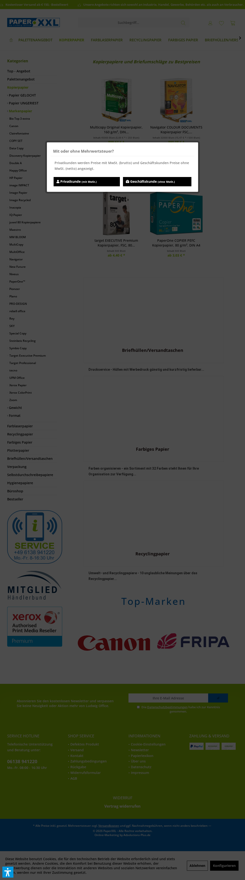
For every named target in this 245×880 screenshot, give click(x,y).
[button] (7, 872)
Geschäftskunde (152, 181)
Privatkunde (78, 181)
